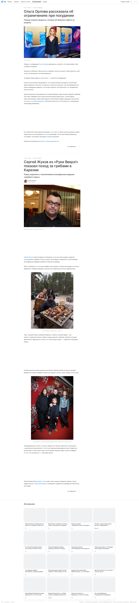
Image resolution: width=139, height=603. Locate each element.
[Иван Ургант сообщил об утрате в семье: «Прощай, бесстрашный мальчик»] (58, 519)
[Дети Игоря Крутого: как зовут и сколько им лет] (104, 565)
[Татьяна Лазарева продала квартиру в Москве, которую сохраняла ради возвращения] (58, 542)
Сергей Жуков (28, 257)
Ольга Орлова (43, 64)
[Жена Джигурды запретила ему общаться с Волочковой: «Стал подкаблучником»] (58, 565)
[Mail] (2, 1)
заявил (39, 481)
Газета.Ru (40, 7)
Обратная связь (133, 601)
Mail (2, 601)
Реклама (12, 601)
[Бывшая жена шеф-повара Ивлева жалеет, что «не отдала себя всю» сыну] (81, 565)
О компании (6, 601)
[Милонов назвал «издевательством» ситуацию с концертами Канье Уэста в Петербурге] (81, 519)
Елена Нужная (32, 180)
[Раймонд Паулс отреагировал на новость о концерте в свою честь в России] (35, 519)
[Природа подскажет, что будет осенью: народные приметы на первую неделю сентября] (58, 588)
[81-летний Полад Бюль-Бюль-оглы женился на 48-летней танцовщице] (35, 542)
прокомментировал (40, 483)
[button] (52, 42)
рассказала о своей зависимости (48, 141)
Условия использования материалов (121, 601)
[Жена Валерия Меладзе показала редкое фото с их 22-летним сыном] (35, 588)
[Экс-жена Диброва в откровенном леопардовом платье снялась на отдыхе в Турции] (104, 588)
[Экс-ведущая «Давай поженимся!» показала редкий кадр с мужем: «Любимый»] (35, 565)
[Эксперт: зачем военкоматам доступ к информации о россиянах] (104, 519)
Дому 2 (28, 101)
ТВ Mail (39, 158)
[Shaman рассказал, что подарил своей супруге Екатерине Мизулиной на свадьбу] (104, 542)
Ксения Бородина (38, 101)
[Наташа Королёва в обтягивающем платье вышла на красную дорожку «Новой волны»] (81, 542)
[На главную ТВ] (4, 1)
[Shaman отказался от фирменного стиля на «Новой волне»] (81, 588)
